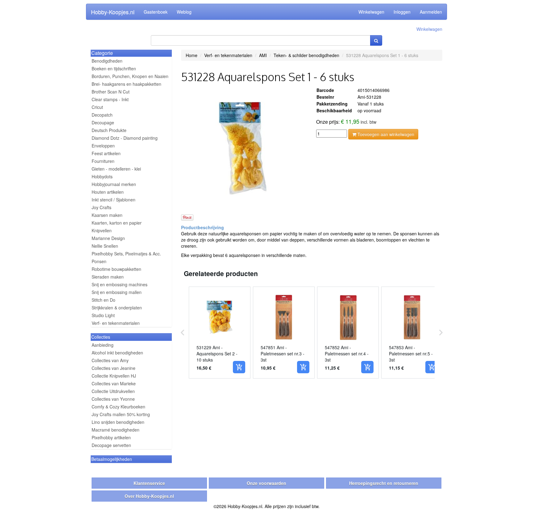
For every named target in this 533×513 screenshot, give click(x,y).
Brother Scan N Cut (111, 92)
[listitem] (219, 333)
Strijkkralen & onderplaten (117, 307)
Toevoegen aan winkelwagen (385, 134)
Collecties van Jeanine (113, 368)
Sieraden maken (108, 277)
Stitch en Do (103, 300)
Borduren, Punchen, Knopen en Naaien (130, 76)
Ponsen (99, 261)
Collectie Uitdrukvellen (113, 391)
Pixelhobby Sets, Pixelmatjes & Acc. (126, 253)
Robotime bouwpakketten (116, 269)
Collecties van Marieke (114, 383)
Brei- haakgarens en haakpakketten (126, 84)
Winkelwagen (371, 12)
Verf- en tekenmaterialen (116, 323)
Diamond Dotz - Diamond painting (125, 138)
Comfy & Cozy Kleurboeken (118, 406)
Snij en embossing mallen (117, 292)
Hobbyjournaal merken (114, 184)
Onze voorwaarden (266, 483)
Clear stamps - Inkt (110, 99)
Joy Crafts (101, 207)
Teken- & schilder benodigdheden (306, 55)
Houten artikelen (108, 192)
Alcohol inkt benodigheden (117, 353)
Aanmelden (431, 12)
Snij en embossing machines (119, 284)
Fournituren (103, 161)
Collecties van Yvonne (113, 399)
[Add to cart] (239, 367)
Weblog (184, 12)
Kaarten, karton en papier (117, 223)
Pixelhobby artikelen (111, 437)
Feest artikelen (106, 153)
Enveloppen (103, 146)
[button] (182, 332)
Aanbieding (103, 345)
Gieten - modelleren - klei (116, 169)
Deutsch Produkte (109, 130)
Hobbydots (102, 176)
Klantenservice (149, 483)
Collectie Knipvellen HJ (114, 376)
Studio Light (103, 315)
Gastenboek (155, 12)
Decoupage (103, 122)
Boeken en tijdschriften (114, 68)
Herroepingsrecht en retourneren (383, 483)
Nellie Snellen (105, 246)
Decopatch (102, 115)
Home (191, 55)
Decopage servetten (111, 445)
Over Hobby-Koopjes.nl (149, 496)
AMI (263, 55)
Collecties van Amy (110, 360)
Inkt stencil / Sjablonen (113, 200)
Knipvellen (102, 230)
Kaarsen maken (107, 215)
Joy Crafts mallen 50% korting (121, 414)
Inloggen (402, 12)
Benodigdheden (107, 61)
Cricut (97, 107)
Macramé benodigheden (115, 430)
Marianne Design (108, 238)
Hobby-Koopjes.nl (112, 12)
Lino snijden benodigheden (118, 422)
